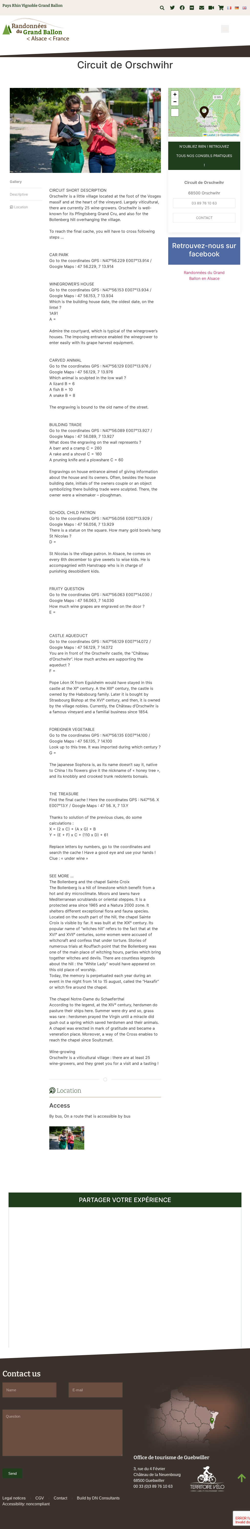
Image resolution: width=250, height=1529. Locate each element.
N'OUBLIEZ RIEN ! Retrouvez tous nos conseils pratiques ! (204, 155)
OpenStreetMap (229, 135)
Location (21, 207)
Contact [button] (204, 218)
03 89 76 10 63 (204, 203)
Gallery (16, 181)
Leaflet (211, 135)
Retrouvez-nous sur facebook (204, 249)
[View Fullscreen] (174, 112)
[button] (162, 8)
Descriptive (19, 194)
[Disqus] (125, 1277)
